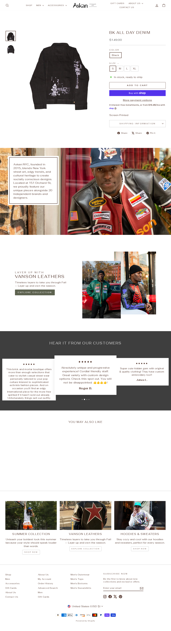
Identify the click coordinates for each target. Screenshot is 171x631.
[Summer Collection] (31, 515)
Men (39, 5)
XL (134, 68)
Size (114, 63)
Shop (29, 5)
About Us (135, 3)
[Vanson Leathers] (85, 515)
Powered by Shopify (85, 621)
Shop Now (140, 549)
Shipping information (137, 123)
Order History (45, 583)
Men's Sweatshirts (81, 588)
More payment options (137, 100)
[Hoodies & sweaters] (140, 515)
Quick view (24, 465)
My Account (44, 579)
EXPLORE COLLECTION (35, 292)
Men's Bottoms (79, 583)
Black (115, 55)
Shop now (31, 552)
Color (114, 50)
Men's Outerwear (80, 574)
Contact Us (126, 7)
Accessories (56, 5)
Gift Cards (117, 3)
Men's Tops (77, 579)
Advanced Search (48, 588)
